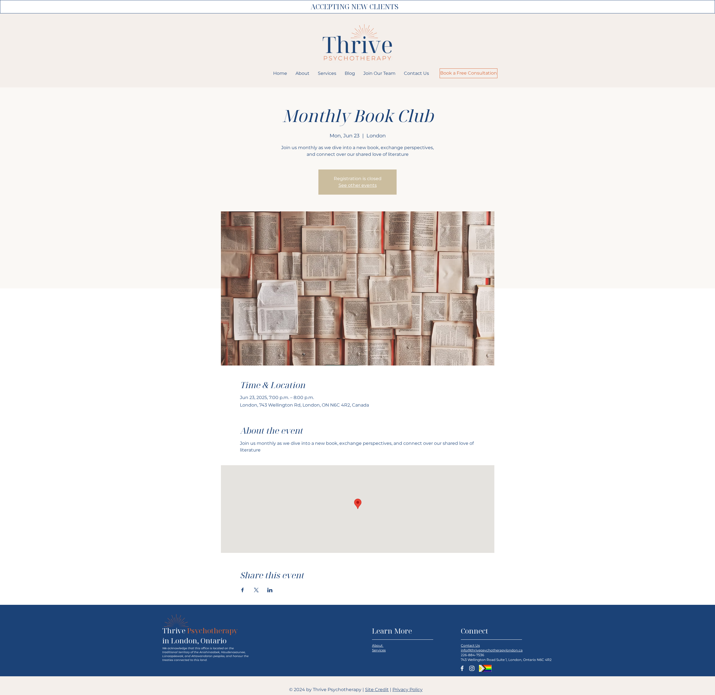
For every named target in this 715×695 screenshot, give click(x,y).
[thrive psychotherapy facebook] (462, 668)
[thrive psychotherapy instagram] (471, 668)
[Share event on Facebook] (242, 590)
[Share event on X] (256, 590)
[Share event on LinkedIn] (270, 590)
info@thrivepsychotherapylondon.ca (492, 650)
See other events (358, 185)
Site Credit (377, 689)
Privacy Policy (407, 689)
